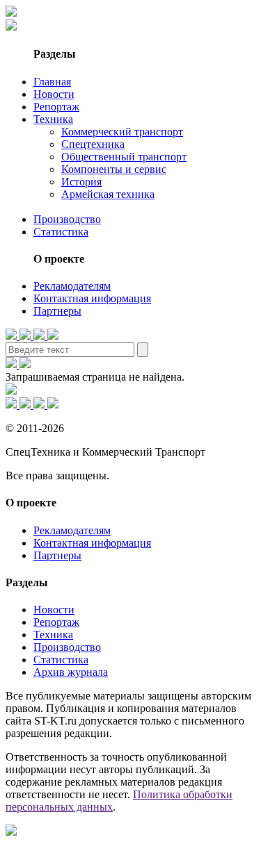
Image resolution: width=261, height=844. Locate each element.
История (81, 182)
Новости (53, 94)
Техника (53, 119)
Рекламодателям (72, 286)
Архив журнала (70, 672)
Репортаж (56, 107)
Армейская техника (108, 194)
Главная (52, 82)
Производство (67, 219)
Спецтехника (93, 144)
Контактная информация (92, 298)
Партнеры (57, 311)
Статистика (60, 232)
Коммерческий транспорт (122, 132)
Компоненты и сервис (113, 169)
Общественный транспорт (124, 157)
